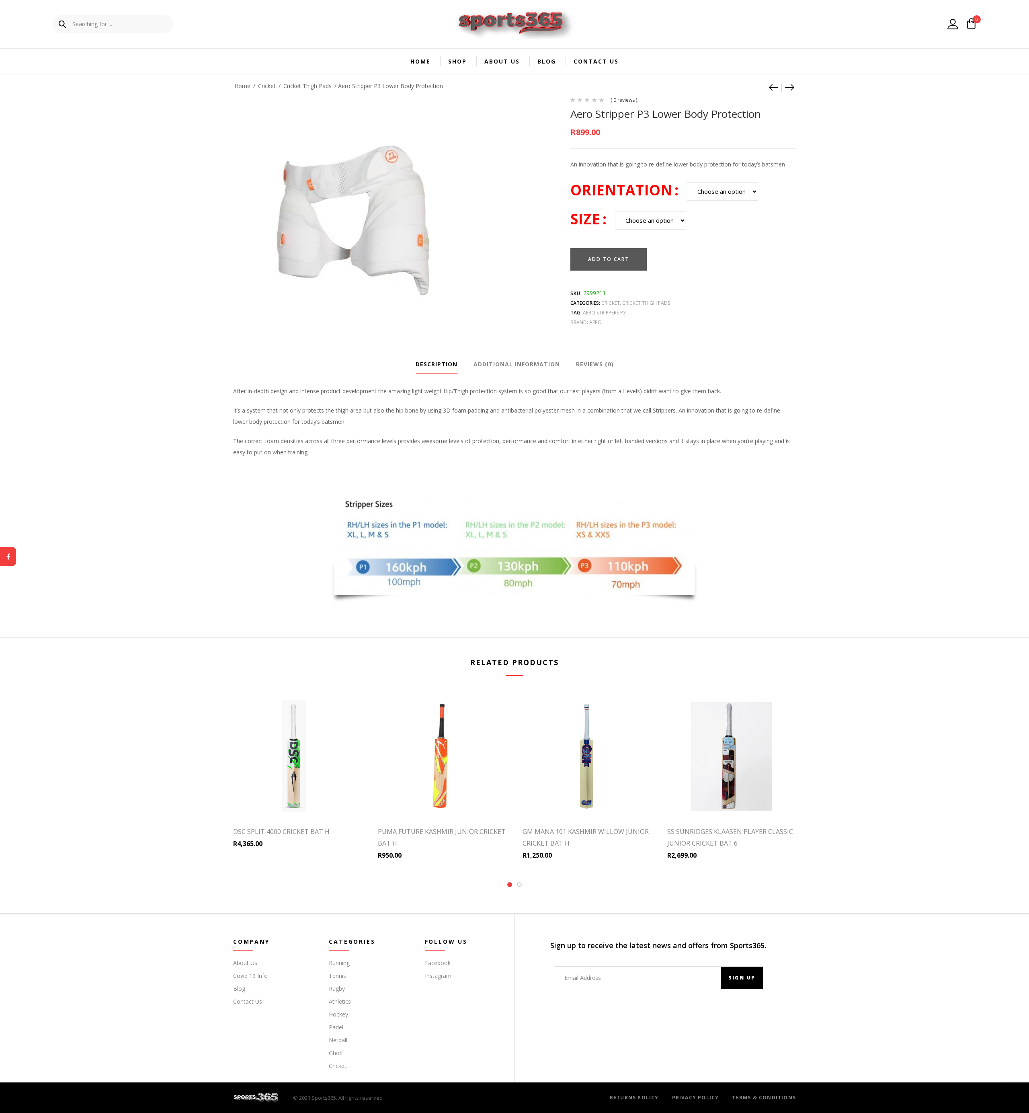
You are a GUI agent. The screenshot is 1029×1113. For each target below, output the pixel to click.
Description (436, 364)
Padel (336, 1027)
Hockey (338, 1014)
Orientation (621, 190)
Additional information (517, 364)
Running (339, 963)
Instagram (438, 976)
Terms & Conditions (764, 1097)
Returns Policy (634, 1097)
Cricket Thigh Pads (307, 86)
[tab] (436, 364)
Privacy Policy (695, 1097)
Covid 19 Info (250, 976)
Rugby (337, 988)
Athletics (340, 1001)
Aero (595, 322)
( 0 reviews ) (624, 100)
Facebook (438, 963)
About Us (502, 61)
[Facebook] (8, 556)
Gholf (336, 1053)
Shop (457, 61)
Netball (338, 1040)
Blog (546, 61)
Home (420, 61)
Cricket (267, 86)
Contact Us (596, 61)
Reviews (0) (595, 364)
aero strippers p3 (604, 312)
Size (585, 219)
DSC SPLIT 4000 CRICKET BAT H (281, 831)
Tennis (337, 976)
